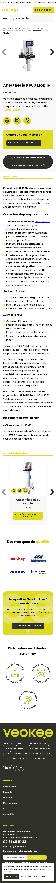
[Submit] (13, 18)
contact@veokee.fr (15, 847)
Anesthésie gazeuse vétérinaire (17, 31)
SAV (5, 809)
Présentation (10, 787)
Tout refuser (25, 876)
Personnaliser (40, 876)
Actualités (8, 814)
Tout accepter (11, 876)
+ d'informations (12, 110)
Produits (15, 29)
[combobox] (31, 18)
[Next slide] (52, 52)
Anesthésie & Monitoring (31, 29)
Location (8, 798)
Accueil (6, 29)
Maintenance (10, 803)
